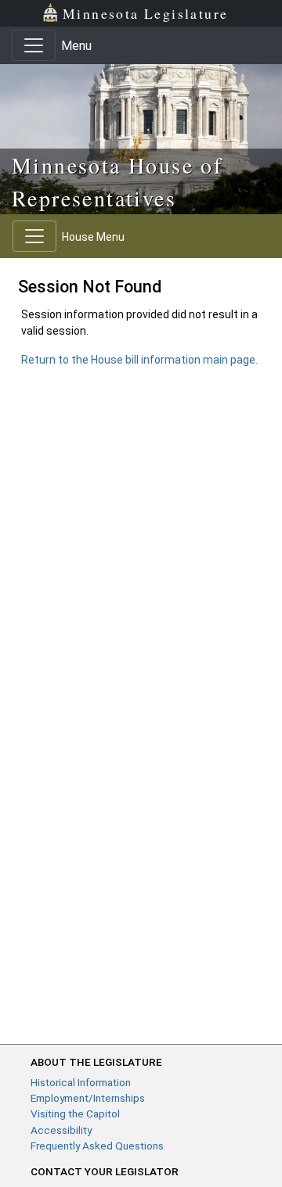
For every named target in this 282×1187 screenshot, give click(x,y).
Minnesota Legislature (145, 13)
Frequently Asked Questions (97, 1145)
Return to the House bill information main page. (139, 359)
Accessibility (61, 1130)
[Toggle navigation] (34, 45)
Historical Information (81, 1082)
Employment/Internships (88, 1098)
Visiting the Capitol (75, 1113)
